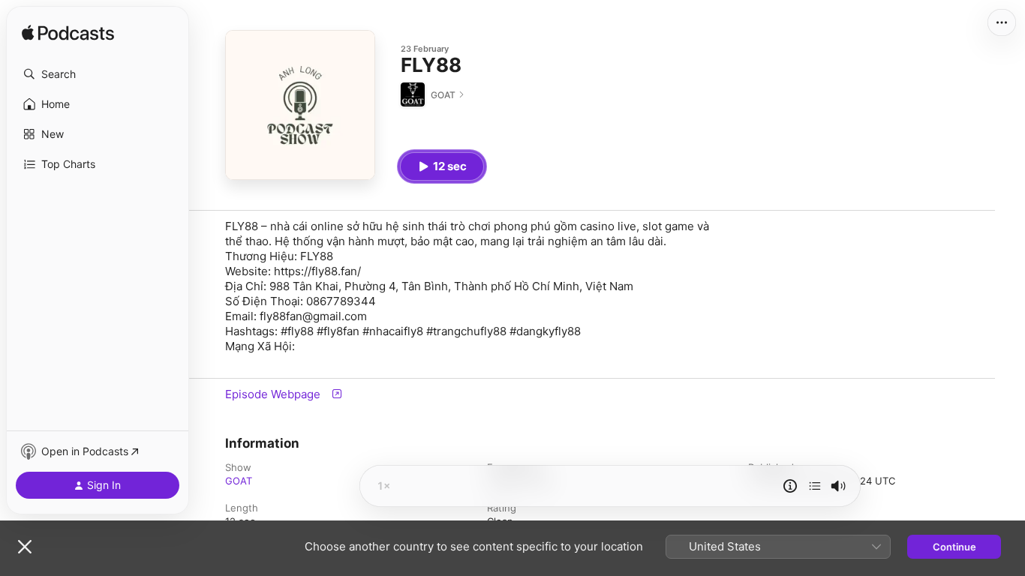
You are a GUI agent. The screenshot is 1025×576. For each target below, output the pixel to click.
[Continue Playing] (815, 486)
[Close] (25, 547)
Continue (954, 547)
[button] (98, 74)
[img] (68, 33)
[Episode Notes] (790, 486)
